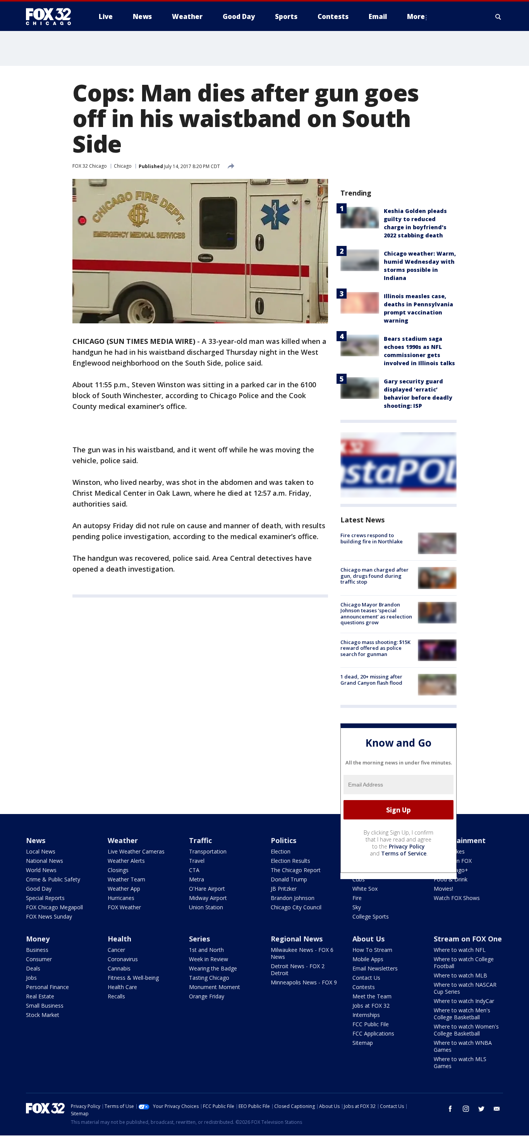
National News (44, 860)
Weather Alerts (126, 860)
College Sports (370, 916)
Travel (196, 860)
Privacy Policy (407, 846)
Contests (363, 987)
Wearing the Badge (213, 968)
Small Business (45, 1005)
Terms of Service (403, 853)
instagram (466, 1109)
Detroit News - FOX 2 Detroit (298, 969)
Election (280, 851)
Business (37, 949)
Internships (366, 1014)
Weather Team (126, 879)
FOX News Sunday (49, 916)
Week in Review (208, 959)
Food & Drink (450, 879)
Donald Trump (289, 879)
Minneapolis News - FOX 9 (304, 982)
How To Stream (372, 949)
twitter (481, 1109)
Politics (283, 840)
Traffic (200, 840)
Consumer (39, 959)
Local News (40, 851)
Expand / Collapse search (498, 16)
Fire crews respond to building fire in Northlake (371, 538)
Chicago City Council (296, 907)
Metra (196, 879)
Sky (356, 907)
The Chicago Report (296, 870)
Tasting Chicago (209, 977)
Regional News (297, 938)
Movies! (443, 888)
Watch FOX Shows (457, 898)
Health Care (122, 987)
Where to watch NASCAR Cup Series (465, 988)
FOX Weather (124, 907)
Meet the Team (372, 996)
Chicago (123, 166)
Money (38, 938)
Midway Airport (208, 898)
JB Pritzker (284, 888)
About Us (368, 938)
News (35, 840)
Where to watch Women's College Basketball (466, 1030)
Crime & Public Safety (53, 879)
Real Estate (40, 996)
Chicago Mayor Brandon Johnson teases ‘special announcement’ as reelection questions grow (376, 613)
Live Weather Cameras (136, 851)
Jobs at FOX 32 (371, 1005)
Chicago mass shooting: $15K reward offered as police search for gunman (375, 648)
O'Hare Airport (207, 888)
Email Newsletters (375, 968)
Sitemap (362, 1042)
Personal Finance (47, 987)
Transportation (208, 851)
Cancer (116, 949)
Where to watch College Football (464, 962)
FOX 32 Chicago (89, 166)
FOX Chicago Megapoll (54, 907)
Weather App (124, 888)
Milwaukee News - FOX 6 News (302, 953)
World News (41, 870)
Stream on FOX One (468, 938)
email (497, 1109)
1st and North (206, 949)
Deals (33, 968)
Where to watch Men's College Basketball (462, 1013)
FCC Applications (373, 1033)
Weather (123, 840)
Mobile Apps (367, 959)
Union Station (206, 907)
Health (119, 938)
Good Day (39, 888)
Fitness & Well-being (133, 977)
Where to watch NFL (460, 949)
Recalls (116, 996)
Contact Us (366, 977)
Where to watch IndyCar (464, 1001)
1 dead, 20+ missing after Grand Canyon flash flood (371, 679)
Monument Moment (214, 987)
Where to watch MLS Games (460, 1062)
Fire (357, 898)
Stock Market (42, 1014)
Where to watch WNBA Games (463, 1046)
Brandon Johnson (292, 898)
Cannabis (119, 968)
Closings (118, 870)
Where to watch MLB (460, 975)
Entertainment (460, 840)
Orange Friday (206, 996)
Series (199, 938)
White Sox (365, 888)
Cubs (358, 879)
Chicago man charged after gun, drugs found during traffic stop (374, 575)
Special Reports (45, 898)
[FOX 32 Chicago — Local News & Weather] (51, 16)
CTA (194, 870)
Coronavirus (123, 959)
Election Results (290, 860)
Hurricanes (121, 898)
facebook (450, 1109)
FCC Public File (370, 1024)
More (416, 16)
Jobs (31, 977)
